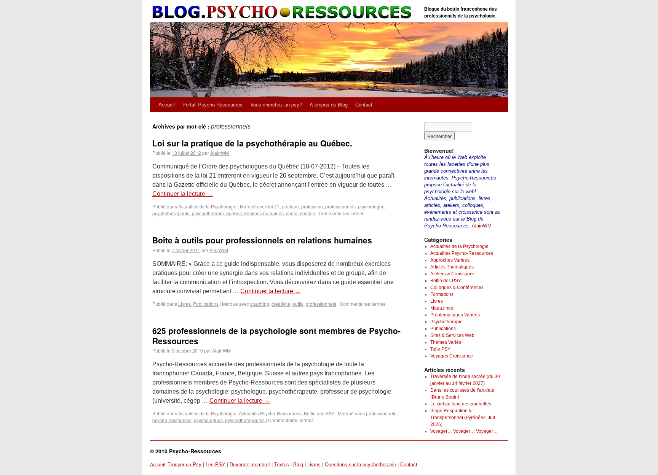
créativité (281, 303)
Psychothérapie (446, 321)
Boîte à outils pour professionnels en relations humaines (262, 240)
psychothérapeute (171, 213)
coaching (259, 303)
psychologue (371, 206)
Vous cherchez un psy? (276, 104)
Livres (184, 303)
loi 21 (273, 206)
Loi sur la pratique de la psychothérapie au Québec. (252, 143)
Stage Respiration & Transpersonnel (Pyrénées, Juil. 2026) (463, 417)
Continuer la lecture (182, 194)
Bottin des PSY (319, 413)
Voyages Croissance (451, 356)
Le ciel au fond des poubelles (460, 404)
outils (297, 303)
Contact (363, 104)
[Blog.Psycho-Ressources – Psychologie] (283, 12)
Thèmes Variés (445, 342)
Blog (298, 464)
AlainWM (219, 152)
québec (234, 213)
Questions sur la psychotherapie (360, 464)
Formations (442, 294)
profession (312, 206)
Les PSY (215, 464)
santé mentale (300, 213)
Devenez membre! (250, 464)
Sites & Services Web (452, 335)
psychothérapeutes (245, 420)
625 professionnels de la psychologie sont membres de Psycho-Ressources (276, 335)
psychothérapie (208, 213)
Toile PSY (440, 349)
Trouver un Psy (184, 464)
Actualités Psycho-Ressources (270, 413)
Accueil (166, 104)
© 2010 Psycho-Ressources (185, 451)
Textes (281, 464)
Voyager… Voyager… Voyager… (464, 431)
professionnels (340, 206)
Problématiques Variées (455, 315)
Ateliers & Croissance (452, 273)
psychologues (208, 420)
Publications (206, 303)
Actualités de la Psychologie (207, 206)
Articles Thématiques (452, 267)
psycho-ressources (172, 420)
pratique (290, 206)
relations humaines (264, 213)
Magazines (441, 308)
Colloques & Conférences (457, 287)
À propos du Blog (329, 104)
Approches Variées (450, 260)
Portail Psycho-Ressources (212, 104)
